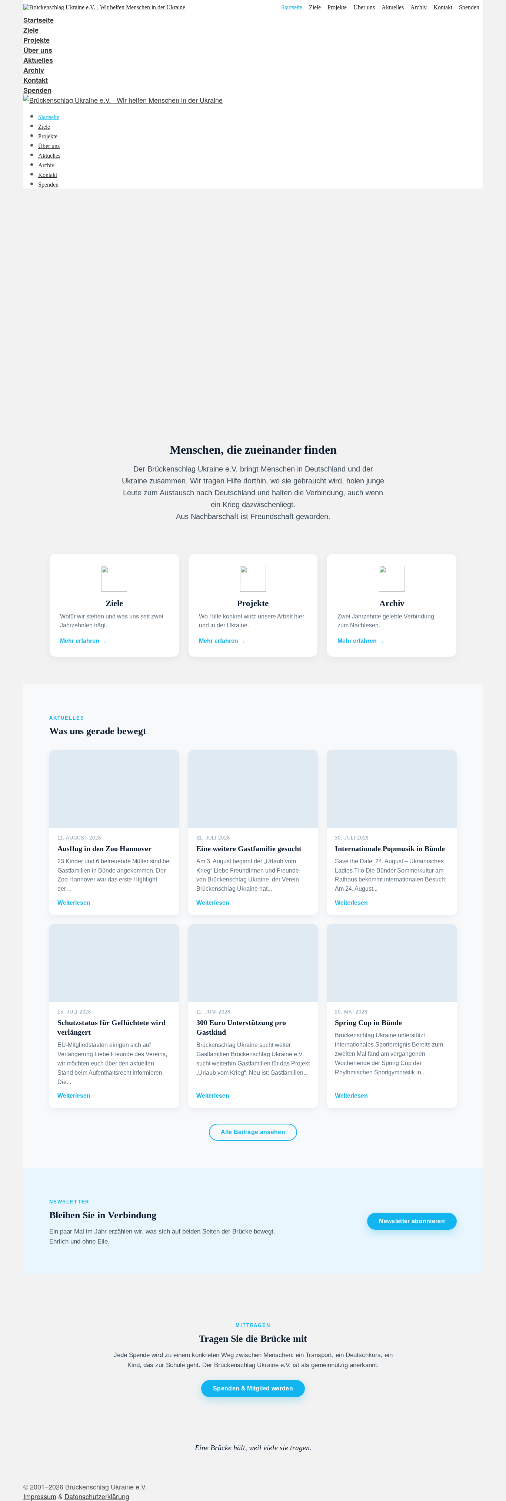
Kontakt (442, 7)
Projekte (337, 7)
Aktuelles (393, 7)
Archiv (418, 7)
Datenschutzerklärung (96, 1496)
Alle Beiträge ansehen (253, 1132)
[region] (253, 306)
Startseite (291, 7)
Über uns (364, 7)
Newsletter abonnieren (412, 1221)
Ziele (315, 7)
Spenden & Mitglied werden (253, 1388)
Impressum (39, 1496)
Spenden (469, 7)
